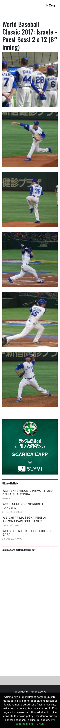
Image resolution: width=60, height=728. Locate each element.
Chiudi (40, 723)
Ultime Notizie (10, 483)
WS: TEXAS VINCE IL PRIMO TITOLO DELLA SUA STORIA (27, 492)
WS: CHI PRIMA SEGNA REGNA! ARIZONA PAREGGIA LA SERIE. (24, 519)
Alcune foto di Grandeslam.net (19, 550)
